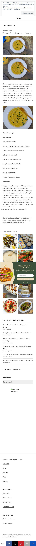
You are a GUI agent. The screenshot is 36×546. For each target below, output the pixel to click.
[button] (25, 267)
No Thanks (25, 282)
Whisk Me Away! (25, 279)
